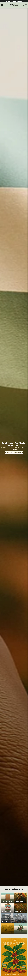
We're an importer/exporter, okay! (14, 452)
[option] (14, 447)
